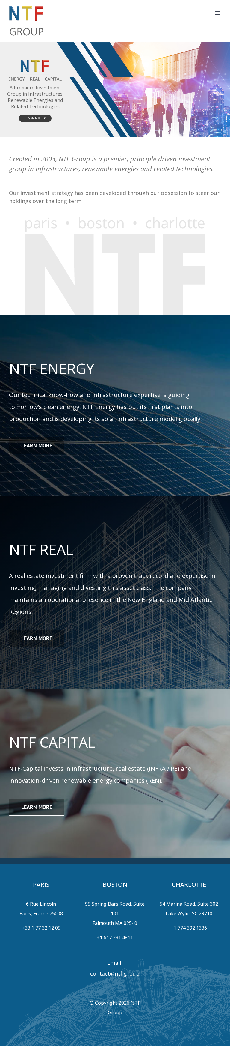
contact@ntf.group (115, 973)
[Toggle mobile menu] (218, 13)
